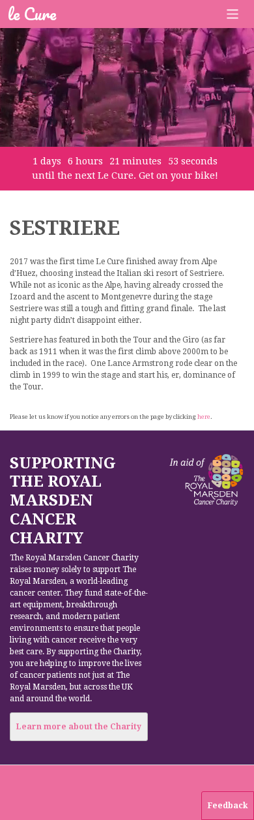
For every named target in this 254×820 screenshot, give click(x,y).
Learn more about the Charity (78, 726)
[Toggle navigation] (233, 14)
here (203, 416)
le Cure (32, 13)
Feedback (227, 805)
